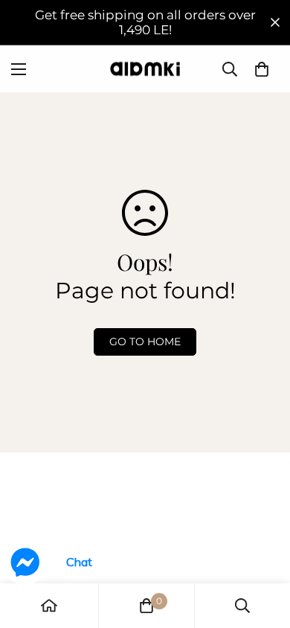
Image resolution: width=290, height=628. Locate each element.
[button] (262, 69)
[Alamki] (145, 68)
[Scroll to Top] (263, 549)
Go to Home (145, 341)
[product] (49, 606)
